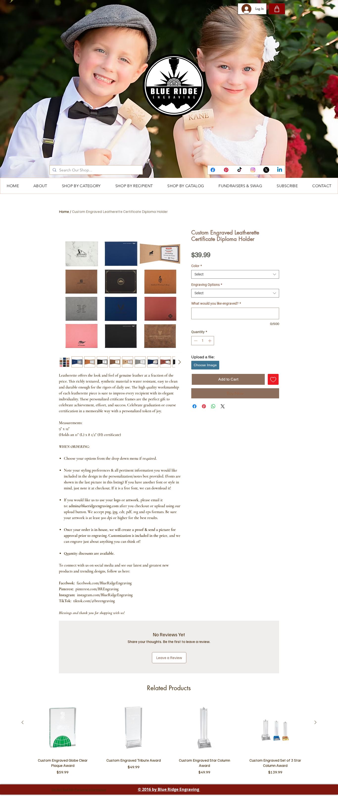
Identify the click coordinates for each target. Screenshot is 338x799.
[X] (266, 170)
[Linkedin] (280, 170)
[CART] (277, 8)
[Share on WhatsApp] (213, 406)
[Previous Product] (22, 722)
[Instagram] (253, 170)
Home (64, 211)
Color (196, 266)
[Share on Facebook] (194, 406)
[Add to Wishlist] (273, 379)
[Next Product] (315, 722)
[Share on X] (223, 406)
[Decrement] (195, 340)
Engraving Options (206, 285)
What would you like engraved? (216, 303)
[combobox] (235, 274)
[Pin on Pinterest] (204, 406)
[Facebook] (213, 170)
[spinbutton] (202, 340)
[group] (169, 739)
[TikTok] (239, 170)
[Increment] (210, 340)
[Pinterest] (226, 170)
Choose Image (205, 365)
